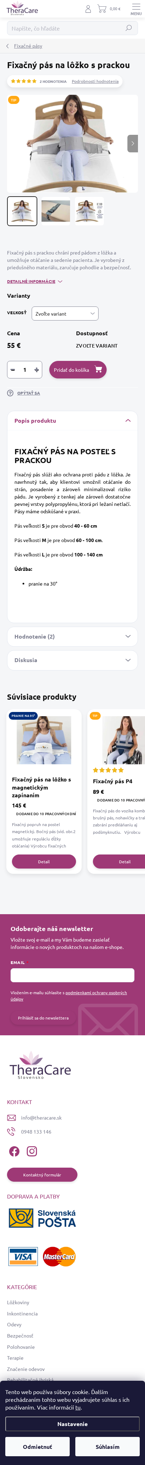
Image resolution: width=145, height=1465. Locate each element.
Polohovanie (21, 1347)
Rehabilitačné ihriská (30, 1380)
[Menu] (136, 9)
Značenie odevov (26, 1369)
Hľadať (129, 28)
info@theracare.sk (41, 1117)
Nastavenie (72, 1423)
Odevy (14, 1324)
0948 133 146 (36, 1131)
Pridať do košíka (71, 370)
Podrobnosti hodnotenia (95, 81)
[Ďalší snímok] (132, 143)
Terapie (15, 1357)
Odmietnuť (37, 1446)
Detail (44, 861)
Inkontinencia (22, 1313)
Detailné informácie (31, 281)
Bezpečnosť (20, 1335)
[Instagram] (31, 1150)
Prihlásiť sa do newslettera (43, 1018)
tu (78, 1407)
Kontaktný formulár (42, 1174)
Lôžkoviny (18, 1302)
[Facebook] (13, 1150)
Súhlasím (108, 1446)
